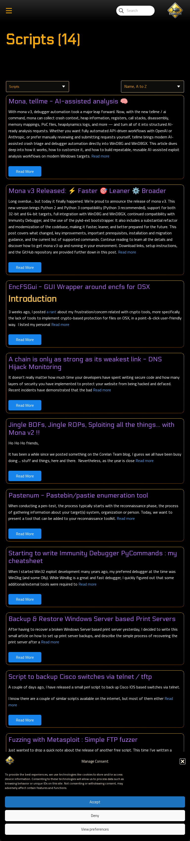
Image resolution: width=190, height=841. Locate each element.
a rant (51, 312)
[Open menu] (9, 11)
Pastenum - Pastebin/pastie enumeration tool (78, 495)
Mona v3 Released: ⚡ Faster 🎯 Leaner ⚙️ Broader (87, 191)
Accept (95, 802)
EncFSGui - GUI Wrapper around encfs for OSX (79, 287)
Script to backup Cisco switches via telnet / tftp (80, 677)
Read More (25, 171)
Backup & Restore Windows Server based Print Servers (92, 619)
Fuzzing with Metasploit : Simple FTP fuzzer (73, 740)
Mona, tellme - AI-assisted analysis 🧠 (68, 101)
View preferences (95, 829)
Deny (95, 815)
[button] (182, 761)
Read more (100, 156)
